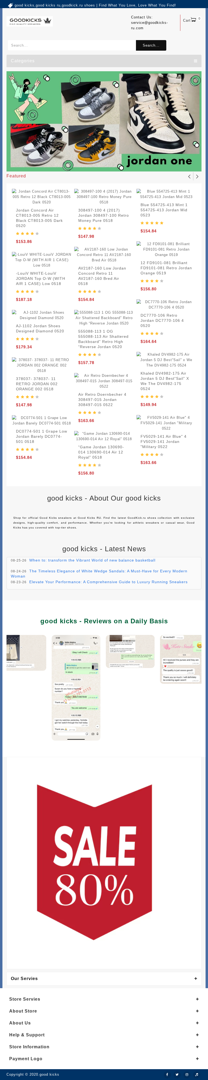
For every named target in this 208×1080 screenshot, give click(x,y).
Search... (151, 45)
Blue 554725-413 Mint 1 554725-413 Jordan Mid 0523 (164, 210)
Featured (16, 176)
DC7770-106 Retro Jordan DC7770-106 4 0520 (162, 320)
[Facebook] (167, 1074)
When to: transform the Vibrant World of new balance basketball (92, 560)
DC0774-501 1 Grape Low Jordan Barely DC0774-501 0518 (41, 436)
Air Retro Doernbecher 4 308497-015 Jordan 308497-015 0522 (102, 399)
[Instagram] (186, 1074)
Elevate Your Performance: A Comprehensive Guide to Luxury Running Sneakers (108, 582)
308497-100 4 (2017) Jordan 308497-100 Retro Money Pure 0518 (103, 215)
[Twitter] (177, 1074)
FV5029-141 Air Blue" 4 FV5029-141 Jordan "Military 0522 (164, 441)
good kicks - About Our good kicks (104, 498)
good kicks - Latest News (104, 549)
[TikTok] (196, 1074)
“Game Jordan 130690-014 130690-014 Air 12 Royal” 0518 (101, 452)
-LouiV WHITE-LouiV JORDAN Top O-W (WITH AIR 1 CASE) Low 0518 (40, 278)
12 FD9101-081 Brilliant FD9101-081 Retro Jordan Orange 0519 (166, 268)
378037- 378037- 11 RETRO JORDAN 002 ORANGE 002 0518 (37, 384)
